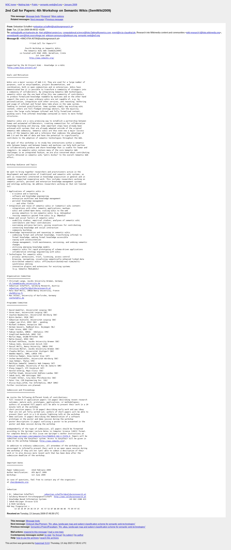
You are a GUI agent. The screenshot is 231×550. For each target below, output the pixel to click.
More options (58, 16)
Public (35, 4)
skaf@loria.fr (16, 293)
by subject (68, 535)
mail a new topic (56, 532)
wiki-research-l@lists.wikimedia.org (203, 32)
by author (78, 535)
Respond (45, 16)
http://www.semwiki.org (52, 441)
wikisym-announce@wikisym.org (61, 35)
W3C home (10, 4)
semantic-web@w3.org (51, 4)
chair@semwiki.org (19, 482)
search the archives (49, 538)
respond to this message (35, 532)
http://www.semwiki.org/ (41, 58)
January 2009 (70, 4)
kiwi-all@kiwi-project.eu (50, 32)
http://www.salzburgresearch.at (70, 497)
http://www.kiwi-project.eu (22, 68)
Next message (37, 19)
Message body (33, 16)
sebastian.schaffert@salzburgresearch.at (53, 26)
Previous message (54, 19)
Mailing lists (24, 4)
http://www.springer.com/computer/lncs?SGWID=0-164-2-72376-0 (38, 436)
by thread (57, 535)
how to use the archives (27, 538)
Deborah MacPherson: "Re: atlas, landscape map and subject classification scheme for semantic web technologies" (80, 524)
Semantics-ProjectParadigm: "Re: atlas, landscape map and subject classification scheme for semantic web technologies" (88, 527)
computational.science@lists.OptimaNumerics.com (87, 32)
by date (48, 535)
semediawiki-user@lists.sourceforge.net (26, 35)
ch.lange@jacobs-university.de (24, 283)
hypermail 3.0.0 (42, 543)
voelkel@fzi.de (16, 298)
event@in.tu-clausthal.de (124, 32)
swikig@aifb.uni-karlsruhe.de (24, 32)
